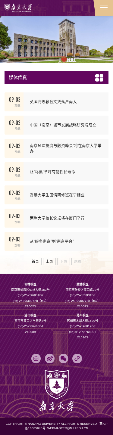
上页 (49, 261)
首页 (35, 261)
